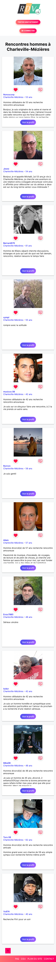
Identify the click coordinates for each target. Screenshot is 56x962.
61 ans (29, 245)
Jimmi (6, 168)
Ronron (7, 466)
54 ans (29, 171)
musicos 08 (9, 391)
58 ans (29, 468)
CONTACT (49, 958)
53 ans (29, 97)
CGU (23, 958)
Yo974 (6, 911)
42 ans (29, 394)
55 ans (29, 320)
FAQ (17, 958)
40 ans (29, 914)
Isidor (6, 688)
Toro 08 (7, 837)
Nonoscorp (8, 94)
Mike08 (7, 763)
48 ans (29, 617)
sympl (6, 317)
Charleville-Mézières (13, 97)
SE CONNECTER (28, 31)
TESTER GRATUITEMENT (28, 22)
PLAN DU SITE (35, 958)
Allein (6, 540)
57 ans (29, 542)
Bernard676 (9, 243)
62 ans (29, 840)
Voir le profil (28, 122)
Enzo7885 (8, 614)
